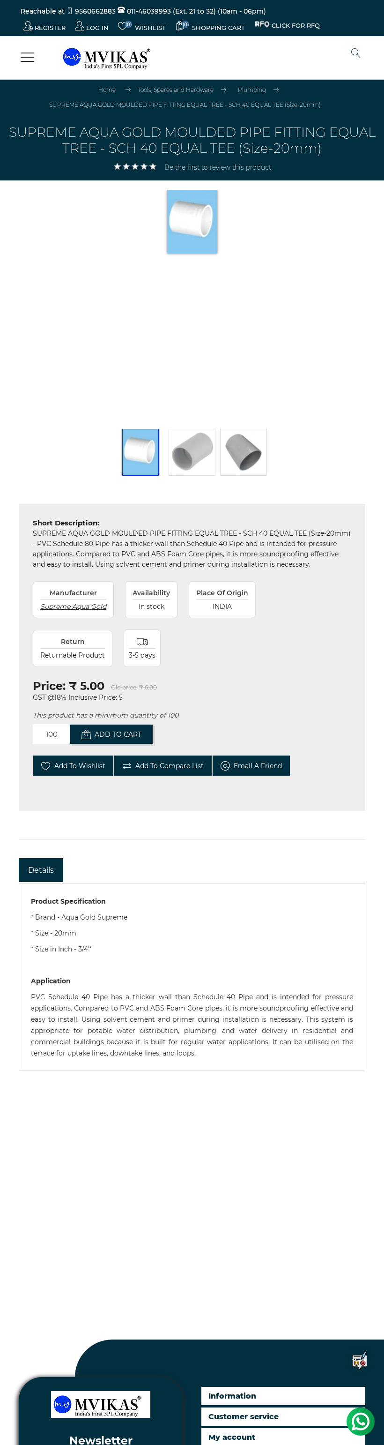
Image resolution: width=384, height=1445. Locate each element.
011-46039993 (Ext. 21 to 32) (170, 11)
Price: (49, 686)
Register (49, 27)
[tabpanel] (192, 977)
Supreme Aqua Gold (73, 606)
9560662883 (95, 11)
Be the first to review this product (217, 167)
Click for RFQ (296, 26)
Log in (96, 27)
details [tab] (41, 870)
